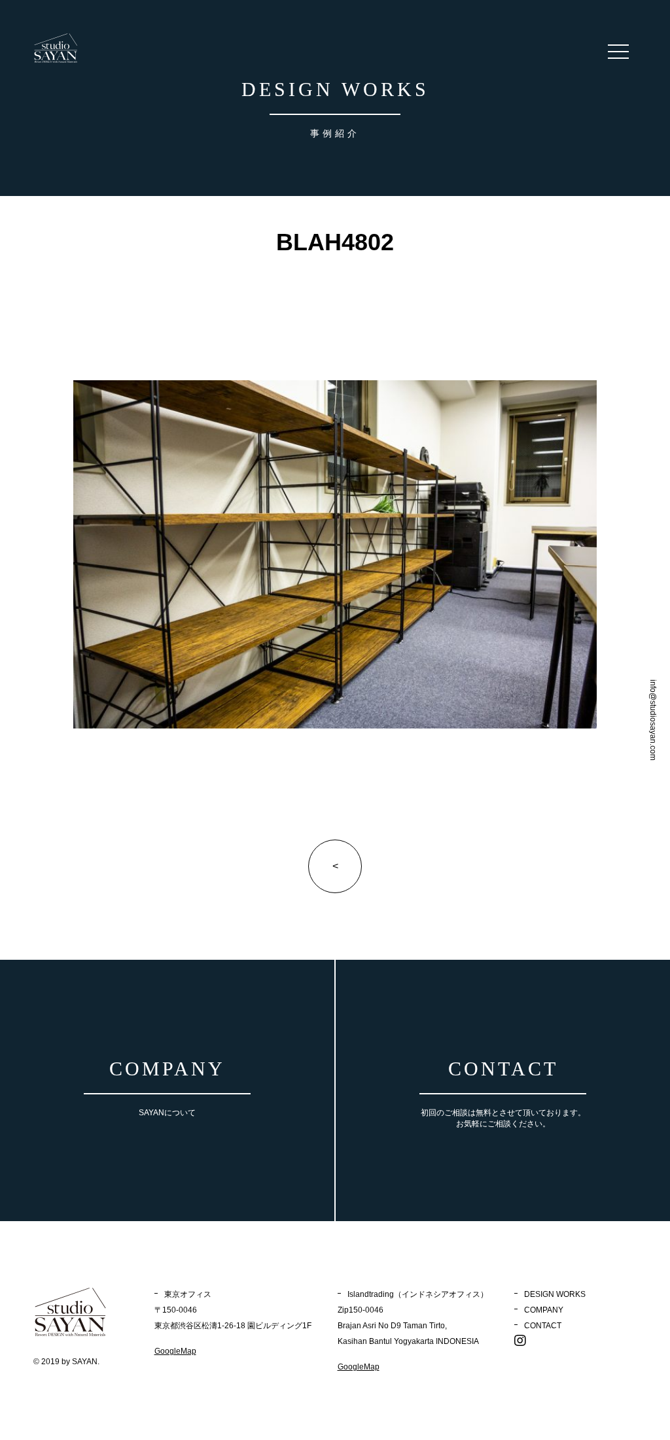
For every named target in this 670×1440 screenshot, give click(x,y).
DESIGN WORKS (555, 1294)
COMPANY (543, 1310)
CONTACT (542, 1325)
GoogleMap (175, 1351)
